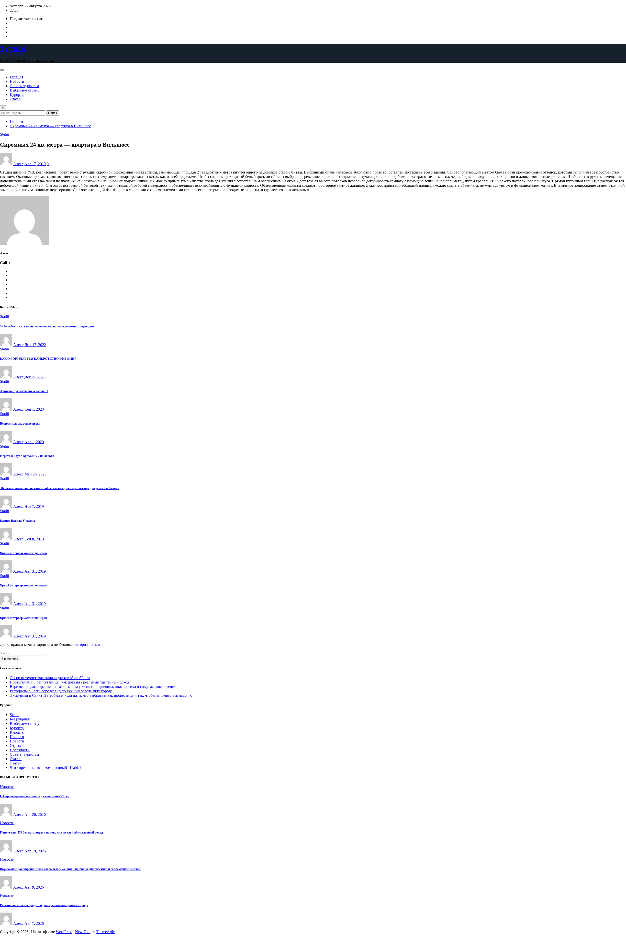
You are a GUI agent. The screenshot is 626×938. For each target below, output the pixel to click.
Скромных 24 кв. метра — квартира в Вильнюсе (50, 126)
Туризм (13, 48)
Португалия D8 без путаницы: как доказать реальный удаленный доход (69, 682)
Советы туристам (24, 86)
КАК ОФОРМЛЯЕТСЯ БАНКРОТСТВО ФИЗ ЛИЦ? (38, 358)
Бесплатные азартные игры (20, 423)
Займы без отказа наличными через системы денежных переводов (47, 326)
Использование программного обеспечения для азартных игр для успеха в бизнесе (59, 488)
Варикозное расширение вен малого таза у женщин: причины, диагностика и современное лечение (93, 686)
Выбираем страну (24, 90)
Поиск (52, 113)
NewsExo (82, 932)
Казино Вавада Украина (17, 520)
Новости (17, 81)
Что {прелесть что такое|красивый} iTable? (45, 767)
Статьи (16, 99)
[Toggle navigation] (2, 70)
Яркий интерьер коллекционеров (23, 553)
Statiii (14, 715)
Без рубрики (20, 719)
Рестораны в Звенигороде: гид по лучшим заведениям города (61, 691)
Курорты (17, 95)
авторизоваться (87, 644)
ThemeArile (105, 932)
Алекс (18, 164)
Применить (10, 658)
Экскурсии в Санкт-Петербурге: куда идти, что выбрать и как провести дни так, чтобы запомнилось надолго (101, 695)
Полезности (20, 750)
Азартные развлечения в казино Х (24, 391)
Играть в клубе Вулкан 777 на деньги (27, 456)
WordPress (64, 932)
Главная (16, 77)
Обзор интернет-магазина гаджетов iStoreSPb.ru (50, 678)
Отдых (15, 745)
